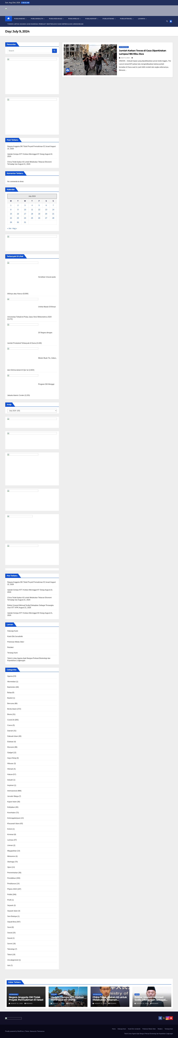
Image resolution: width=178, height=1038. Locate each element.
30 (18, 222)
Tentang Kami (12, 653)
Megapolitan (12, 851)
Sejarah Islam (12, 911)
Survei (9, 943)
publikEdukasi (56, 19)
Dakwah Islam (12, 736)
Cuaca (9, 725)
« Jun (9, 228)
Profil (9, 900)
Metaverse (11, 856)
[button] (167, 21)
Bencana (10, 703)
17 (25, 214)
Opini (9, 867)
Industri (10, 780)
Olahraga (10, 862)
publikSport (91, 19)
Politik (9, 894)
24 (25, 218)
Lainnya (142, 19)
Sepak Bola (11, 922)
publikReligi (74, 19)
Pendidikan (11, 878)
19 (39, 214)
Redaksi (10, 647)
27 (46, 218)
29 (11, 222)
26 (39, 218)
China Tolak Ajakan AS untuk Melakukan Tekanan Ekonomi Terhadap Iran (110, 1000)
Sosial (9, 933)
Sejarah (10, 905)
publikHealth (37, 19)
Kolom (9, 829)
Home (114, 1029)
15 (11, 214)
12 (39, 210)
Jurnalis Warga (13, 796)
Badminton (11, 687)
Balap (9, 692)
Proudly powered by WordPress (14, 1031)
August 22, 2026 (17, 1003)
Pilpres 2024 (12, 889)
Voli (8, 965)
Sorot (9, 927)
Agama (10, 676)
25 (32, 218)
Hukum (10, 774)
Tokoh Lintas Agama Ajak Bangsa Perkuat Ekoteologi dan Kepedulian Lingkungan (45, 24)
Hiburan (10, 763)
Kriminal (10, 834)
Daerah (10, 731)
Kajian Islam (12, 802)
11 (32, 210)
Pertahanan (11, 883)
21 (53, 214)
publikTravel (126, 19)
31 (25, 222)
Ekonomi (10, 747)
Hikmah (10, 769)
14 (53, 210)
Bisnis (9, 714)
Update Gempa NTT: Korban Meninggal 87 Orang (25, 154)
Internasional (12, 791)
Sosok (9, 938)
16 (18, 214)
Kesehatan (11, 812)
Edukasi (10, 742)
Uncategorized (12, 960)
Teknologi (11, 949)
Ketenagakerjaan (13, 818)
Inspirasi (10, 785)
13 (46, 210)
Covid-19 (10, 720)
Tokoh (9, 954)
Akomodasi (11, 681)
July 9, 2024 (125, 58)
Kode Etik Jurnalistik (15, 636)
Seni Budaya (12, 916)
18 (32, 214)
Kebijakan (11, 807)
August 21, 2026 (101, 1003)
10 (25, 210)
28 (53, 218)
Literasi (10, 845)
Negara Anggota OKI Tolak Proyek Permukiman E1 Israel (28, 146)
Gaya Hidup (11, 758)
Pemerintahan (12, 873)
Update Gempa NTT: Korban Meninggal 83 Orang (25, 613)
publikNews (19, 19)
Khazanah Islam (13, 823)
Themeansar (40, 1031)
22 (11, 218)
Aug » (14, 228)
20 (46, 214)
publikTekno (109, 19)
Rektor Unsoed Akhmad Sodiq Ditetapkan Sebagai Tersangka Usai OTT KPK (150, 1000)
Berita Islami (12, 709)
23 (18, 218)
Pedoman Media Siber (15, 642)
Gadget (10, 752)
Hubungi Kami (12, 631)
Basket (9, 698)
